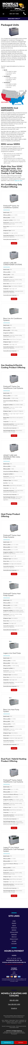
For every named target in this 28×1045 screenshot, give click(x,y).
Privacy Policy (14, 939)
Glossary (14, 943)
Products (14, 927)
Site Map (14, 941)
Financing (14, 934)
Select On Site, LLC (18, 1030)
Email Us (14, 1008)
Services (14, 930)
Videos (14, 925)
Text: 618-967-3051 (14, 1004)
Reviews (14, 923)
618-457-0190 (14, 1000)
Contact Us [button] (7, 1042)
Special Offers (14, 932)
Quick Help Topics (13, 18)
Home (14, 921)
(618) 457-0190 (18, 180)
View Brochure (6, 209)
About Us (14, 937)
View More (14, 243)
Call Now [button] (20, 1042)
